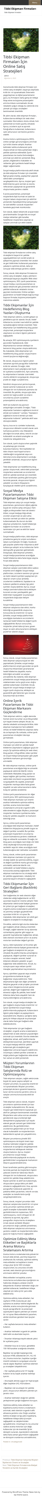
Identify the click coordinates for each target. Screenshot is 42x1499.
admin (6, 76)
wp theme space (21, 1495)
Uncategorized (16, 1442)
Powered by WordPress (12, 1492)
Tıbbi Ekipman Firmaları (20, 8)
